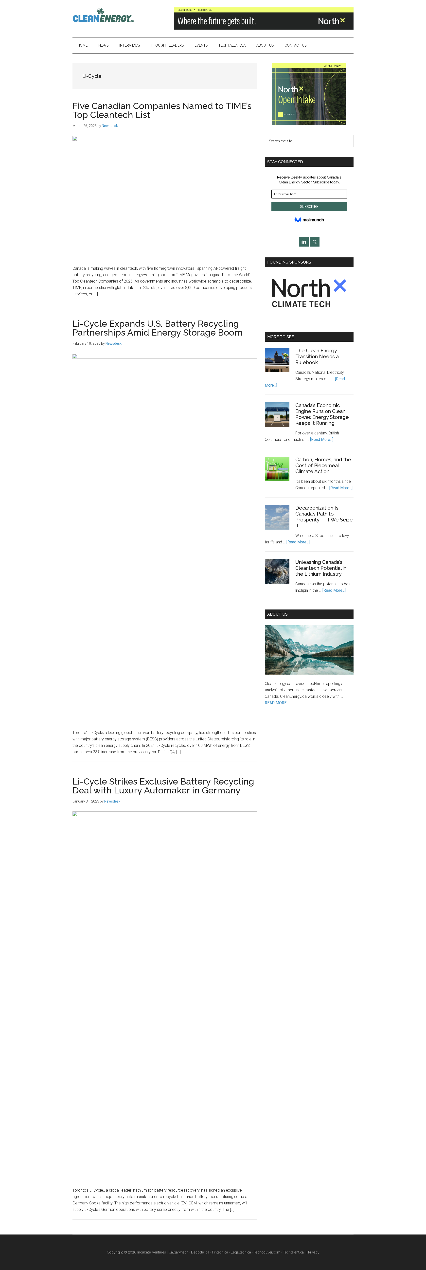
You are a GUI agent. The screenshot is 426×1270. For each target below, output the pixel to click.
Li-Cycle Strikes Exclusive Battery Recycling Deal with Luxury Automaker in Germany (163, 785)
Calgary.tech (178, 1252)
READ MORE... (277, 702)
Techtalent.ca (293, 1252)
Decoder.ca (200, 1252)
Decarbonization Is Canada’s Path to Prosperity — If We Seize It (324, 517)
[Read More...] (321, 439)
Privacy (314, 1252)
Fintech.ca (220, 1252)
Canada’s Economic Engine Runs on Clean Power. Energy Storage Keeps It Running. (322, 414)
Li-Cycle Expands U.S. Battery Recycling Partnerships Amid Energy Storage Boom (157, 328)
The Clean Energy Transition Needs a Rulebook (317, 356)
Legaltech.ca (241, 1252)
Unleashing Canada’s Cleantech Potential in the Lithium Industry (320, 568)
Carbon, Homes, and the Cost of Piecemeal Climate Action (323, 465)
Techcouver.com (267, 1252)
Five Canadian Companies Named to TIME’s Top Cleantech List (161, 110)
